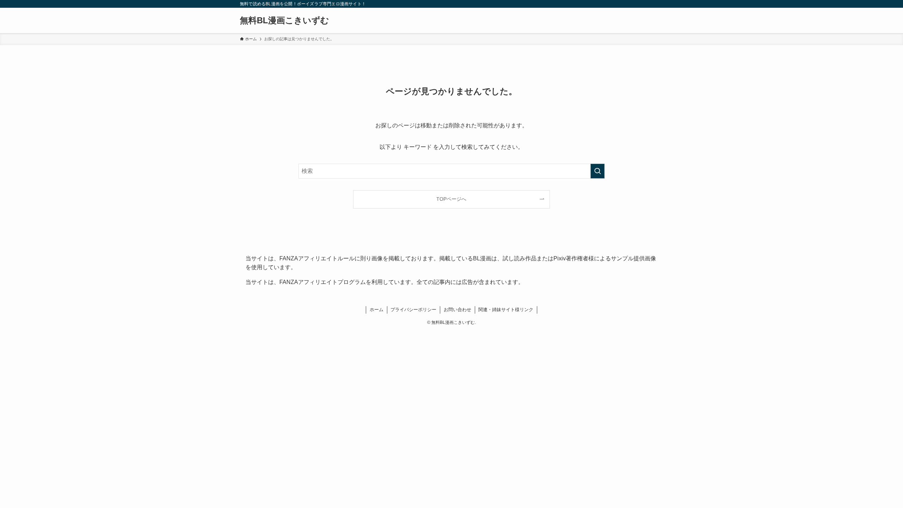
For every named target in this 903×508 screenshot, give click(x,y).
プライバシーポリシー (413, 309)
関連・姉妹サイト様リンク (505, 309)
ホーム (376, 309)
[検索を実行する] (597, 171)
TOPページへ (451, 199)
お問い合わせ (457, 309)
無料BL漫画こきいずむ (284, 20)
